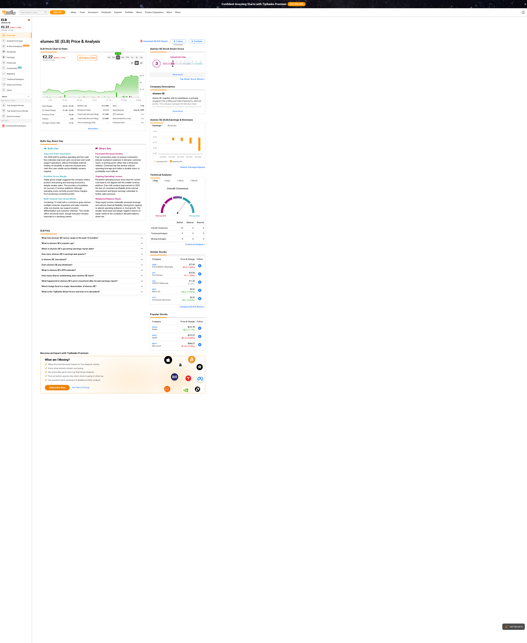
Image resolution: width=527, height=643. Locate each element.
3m (118, 57)
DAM (154, 264)
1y (132, 57)
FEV (154, 281)
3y (137, 57)
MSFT (155, 343)
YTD (127, 57)
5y (141, 57)
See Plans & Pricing (80, 387)
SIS (153, 273)
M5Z (154, 289)
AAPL (154, 335)
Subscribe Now (57, 387)
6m (122, 57)
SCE (154, 297)
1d (109, 57)
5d (113, 57)
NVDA (154, 327)
